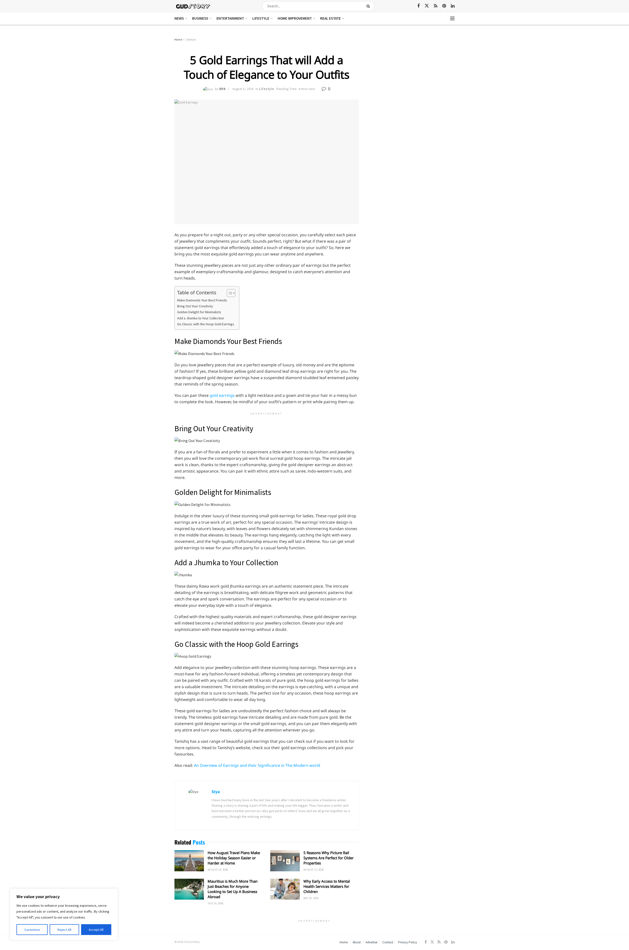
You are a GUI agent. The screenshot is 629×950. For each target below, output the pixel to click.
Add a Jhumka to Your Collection (200, 318)
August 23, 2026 (218, 869)
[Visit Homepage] (193, 6)
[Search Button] (369, 6)
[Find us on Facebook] (418, 6)
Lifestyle (260, 18)
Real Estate (330, 18)
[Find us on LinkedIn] (453, 6)
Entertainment (230, 18)
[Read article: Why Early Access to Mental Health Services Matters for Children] (285, 889)
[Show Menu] (452, 18)
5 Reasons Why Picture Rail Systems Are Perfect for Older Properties (328, 857)
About (357, 942)
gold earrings (222, 395)
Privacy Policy (407, 942)
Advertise (371, 942)
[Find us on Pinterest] (444, 6)
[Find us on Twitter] (427, 6)
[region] (64, 914)
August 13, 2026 (313, 869)
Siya (222, 89)
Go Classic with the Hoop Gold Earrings (205, 324)
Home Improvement (295, 18)
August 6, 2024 (242, 89)
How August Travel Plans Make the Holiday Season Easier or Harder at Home (234, 857)
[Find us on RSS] (435, 6)
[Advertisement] (412, 73)
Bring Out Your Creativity (195, 306)
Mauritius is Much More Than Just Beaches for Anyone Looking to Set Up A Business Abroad (232, 889)
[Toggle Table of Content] (228, 293)
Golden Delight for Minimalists (199, 312)
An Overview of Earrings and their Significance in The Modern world (257, 765)
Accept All (96, 929)
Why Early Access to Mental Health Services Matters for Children (326, 886)
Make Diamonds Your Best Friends (202, 300)
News (179, 18)
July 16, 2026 (215, 903)
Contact (387, 942)
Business (200, 18)
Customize (32, 929)
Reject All (64, 929)
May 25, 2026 (310, 898)
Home (178, 39)
